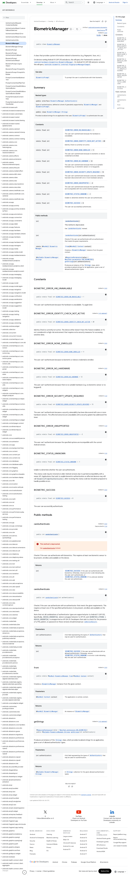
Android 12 (83, 851)
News (31, 847)
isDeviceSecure (90, 622)
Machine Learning (52, 838)
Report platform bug (119, 834)
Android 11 (83, 854)
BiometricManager (53, 44)
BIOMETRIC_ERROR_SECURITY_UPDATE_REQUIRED (82, 172)
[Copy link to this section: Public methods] (54, 515)
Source (32, 844)
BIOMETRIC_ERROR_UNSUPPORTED (77, 183)
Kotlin (99, 35)
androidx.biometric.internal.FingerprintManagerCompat (67, 65)
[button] (13, 107)
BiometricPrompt (42, 77)
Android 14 (83, 844)
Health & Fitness (52, 841)
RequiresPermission (74, 257)
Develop (40, 2)
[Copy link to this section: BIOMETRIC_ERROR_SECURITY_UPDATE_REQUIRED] (86, 396)
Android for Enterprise (37, 838)
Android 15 (83, 841)
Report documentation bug (119, 838)
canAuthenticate (71, 221)
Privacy (49, 847)
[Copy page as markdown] (77, 29)
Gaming (49, 834)
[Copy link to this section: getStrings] (46, 722)
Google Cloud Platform (88, 862)
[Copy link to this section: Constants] (48, 279)
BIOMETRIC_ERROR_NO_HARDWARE (76, 161)
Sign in (125, 2)
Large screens (67, 836)
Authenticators (96, 635)
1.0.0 (105, 33)
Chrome (64, 862)
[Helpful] (102, 21)
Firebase (74, 862)
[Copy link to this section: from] (41, 668)
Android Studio (114, 2)
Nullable (40, 257)
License (38, 871)
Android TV (66, 849)
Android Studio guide (103, 838)
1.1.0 (106, 396)
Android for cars (68, 846)
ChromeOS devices (69, 843)
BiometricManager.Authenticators (63, 101)
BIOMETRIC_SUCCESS (72, 203)
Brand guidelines (49, 871)
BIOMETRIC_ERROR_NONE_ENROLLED (77, 150)
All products (104, 862)
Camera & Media (52, 844)
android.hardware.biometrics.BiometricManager (53, 62)
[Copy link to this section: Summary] (47, 88)
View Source (101, 30)
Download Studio (102, 848)
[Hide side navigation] (24, 872)
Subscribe (105, 871)
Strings (88, 265)
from (67, 246)
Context (80, 246)
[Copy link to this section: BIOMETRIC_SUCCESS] (57, 490)
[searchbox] (13, 17)
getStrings (69, 261)
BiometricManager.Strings (57, 112)
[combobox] (75, 2)
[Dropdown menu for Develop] (45, 2)
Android (32, 834)
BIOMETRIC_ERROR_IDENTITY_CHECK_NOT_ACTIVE (83, 141)
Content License (86, 795)
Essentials (25, 2)
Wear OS (66, 840)
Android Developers (40, 21)
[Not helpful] (105, 21)
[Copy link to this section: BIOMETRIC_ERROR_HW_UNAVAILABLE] (74, 288)
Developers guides (102, 842)
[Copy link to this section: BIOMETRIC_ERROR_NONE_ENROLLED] (74, 343)
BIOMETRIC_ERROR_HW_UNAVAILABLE (78, 130)
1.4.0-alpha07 (102, 313)
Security (32, 841)
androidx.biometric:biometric (97, 27)
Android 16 (83, 838)
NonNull (46, 246)
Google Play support (119, 842)
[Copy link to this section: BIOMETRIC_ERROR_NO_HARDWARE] (72, 368)
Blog (31, 851)
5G (48, 851)
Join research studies (120, 846)
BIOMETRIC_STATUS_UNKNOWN (76, 194)
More (52, 2)
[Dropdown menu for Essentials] (31, 2)
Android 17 (83, 834)
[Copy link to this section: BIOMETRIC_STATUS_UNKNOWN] (67, 453)
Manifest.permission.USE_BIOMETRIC (79, 259)
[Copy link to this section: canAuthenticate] (52, 524)
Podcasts (33, 854)
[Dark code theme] (106, 42)
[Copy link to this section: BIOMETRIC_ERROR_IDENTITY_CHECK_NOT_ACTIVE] (87, 313)
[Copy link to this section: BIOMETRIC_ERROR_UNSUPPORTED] (71, 426)
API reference (8, 10)
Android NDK (101, 851)
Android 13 (83, 847)
